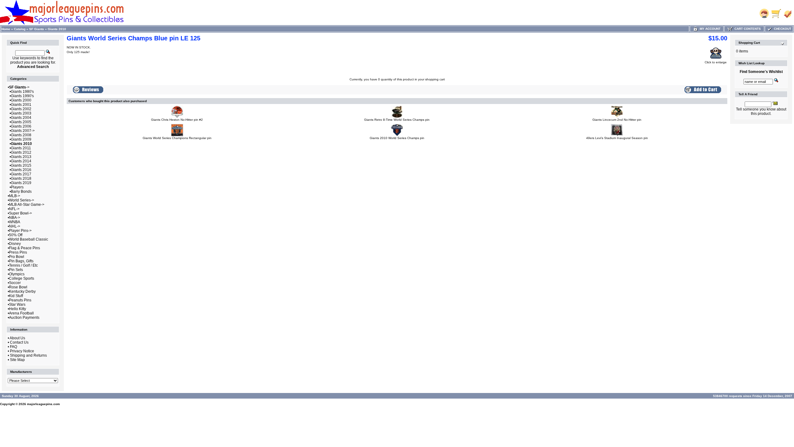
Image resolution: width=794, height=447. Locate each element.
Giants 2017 (21, 174)
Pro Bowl (16, 257)
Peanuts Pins (20, 300)
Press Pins (18, 252)
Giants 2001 (21, 104)
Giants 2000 (21, 100)
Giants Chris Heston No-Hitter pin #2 (177, 119)
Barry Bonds (21, 191)
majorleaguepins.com (43, 404)
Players (17, 187)
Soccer (15, 283)
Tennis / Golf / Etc (23, 265)
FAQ (13, 347)
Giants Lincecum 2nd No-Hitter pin (616, 119)
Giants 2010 (57, 29)
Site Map (17, 360)
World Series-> (21, 200)
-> (19, 87)
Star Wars (17, 304)
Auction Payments (24, 317)
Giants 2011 (21, 148)
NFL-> (14, 209)
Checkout (781, 28)
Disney (15, 244)
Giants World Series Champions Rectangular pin (177, 138)
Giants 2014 (21, 161)
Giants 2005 (21, 122)
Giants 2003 (21, 113)
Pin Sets (16, 270)
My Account (709, 28)
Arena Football (21, 313)
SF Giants (36, 29)
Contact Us (19, 342)
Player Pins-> (20, 230)
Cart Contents (747, 28)
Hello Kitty (17, 309)
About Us (17, 338)
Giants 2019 (21, 183)
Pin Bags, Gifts (21, 261)
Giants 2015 (21, 165)
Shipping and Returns (28, 355)
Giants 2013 (21, 157)
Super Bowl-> (20, 213)
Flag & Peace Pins (24, 248)
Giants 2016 (21, 170)
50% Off (15, 235)
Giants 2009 (21, 139)
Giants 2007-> (23, 131)
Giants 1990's (22, 96)
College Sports (21, 278)
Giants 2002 (21, 109)
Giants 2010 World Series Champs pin (397, 138)
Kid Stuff (16, 296)
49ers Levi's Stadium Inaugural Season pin (617, 138)
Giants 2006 (21, 126)
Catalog (19, 29)
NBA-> (14, 217)
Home (6, 29)
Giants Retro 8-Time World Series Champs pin (397, 119)
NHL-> (14, 226)
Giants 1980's (22, 91)
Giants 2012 (21, 152)
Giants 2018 (21, 178)
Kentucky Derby (22, 291)
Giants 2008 (21, 135)
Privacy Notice (22, 351)
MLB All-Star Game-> (26, 204)
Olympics (17, 274)
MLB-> (14, 196)
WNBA (14, 222)
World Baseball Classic (28, 239)
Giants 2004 (21, 117)
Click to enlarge (716, 62)
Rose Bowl (18, 287)
